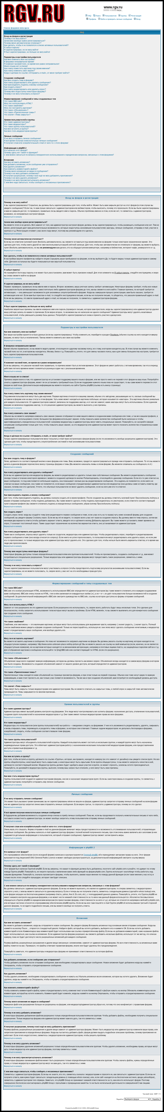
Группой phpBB (91, 855)
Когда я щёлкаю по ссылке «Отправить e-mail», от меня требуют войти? (37, 73)
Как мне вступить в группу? (16, 129)
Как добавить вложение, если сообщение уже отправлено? (31, 164)
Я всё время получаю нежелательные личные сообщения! (30, 141)
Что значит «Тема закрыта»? (17, 115)
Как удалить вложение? (14, 167)
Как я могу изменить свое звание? (19, 71)
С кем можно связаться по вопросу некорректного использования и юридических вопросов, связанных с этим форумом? (59, 155)
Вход (138, 19)
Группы (124, 16)
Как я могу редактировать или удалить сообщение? (27, 82)
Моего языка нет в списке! (16, 66)
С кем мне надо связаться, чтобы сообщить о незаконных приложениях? (37, 182)
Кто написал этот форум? (16, 150)
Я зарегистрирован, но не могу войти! (21, 50)
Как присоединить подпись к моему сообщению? (26, 85)
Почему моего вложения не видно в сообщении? (26, 171)
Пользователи (110, 16)
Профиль (92, 19)
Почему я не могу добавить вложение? (21, 173)
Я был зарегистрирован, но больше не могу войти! (27, 52)
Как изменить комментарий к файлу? (21, 169)
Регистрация (136, 16)
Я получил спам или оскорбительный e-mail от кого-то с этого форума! (36, 143)
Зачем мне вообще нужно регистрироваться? (24, 41)
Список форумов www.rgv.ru (16, 28)
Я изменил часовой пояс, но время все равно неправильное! (31, 64)
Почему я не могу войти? (15, 38)
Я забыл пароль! (11, 47)
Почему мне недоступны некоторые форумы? (25, 91)
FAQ (89, 16)
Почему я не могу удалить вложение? (21, 178)
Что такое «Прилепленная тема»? (20, 112)
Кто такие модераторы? (15, 124)
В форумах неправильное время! (19, 62)
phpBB (75, 1108)
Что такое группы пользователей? (19, 126)
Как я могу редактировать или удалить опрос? (25, 89)
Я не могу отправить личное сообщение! (22, 138)
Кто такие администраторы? (17, 122)
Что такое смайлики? (13, 106)
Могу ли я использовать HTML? (18, 103)
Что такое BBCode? (13, 101)
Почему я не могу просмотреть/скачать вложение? (27, 180)
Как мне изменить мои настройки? (19, 59)
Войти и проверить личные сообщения (116, 19)
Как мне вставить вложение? (17, 162)
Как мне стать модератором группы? (20, 131)
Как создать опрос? (13, 87)
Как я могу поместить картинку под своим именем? (27, 68)
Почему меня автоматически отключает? (22, 43)
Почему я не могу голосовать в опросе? (22, 94)
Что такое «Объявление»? (16, 110)
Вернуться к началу (13, 217)
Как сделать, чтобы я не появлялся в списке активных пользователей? (36, 45)
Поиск (98, 16)
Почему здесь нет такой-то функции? (21, 152)
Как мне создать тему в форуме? (19, 80)
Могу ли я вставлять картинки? (18, 108)
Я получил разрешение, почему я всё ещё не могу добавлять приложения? (38, 176)
